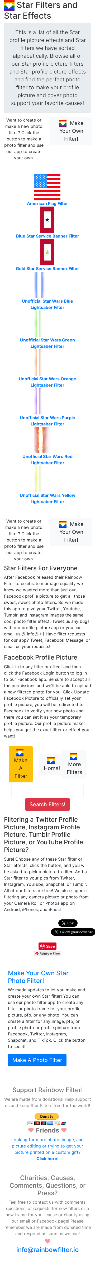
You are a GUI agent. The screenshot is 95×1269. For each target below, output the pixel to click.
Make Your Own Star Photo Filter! (38, 976)
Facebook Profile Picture (40, 657)
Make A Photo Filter (37, 1060)
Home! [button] (52, 768)
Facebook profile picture (28, 596)
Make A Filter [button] (21, 768)
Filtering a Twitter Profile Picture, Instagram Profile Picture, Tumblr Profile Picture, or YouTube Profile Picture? (43, 835)
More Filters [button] (74, 768)
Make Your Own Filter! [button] (71, 131)
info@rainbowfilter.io (47, 1250)
